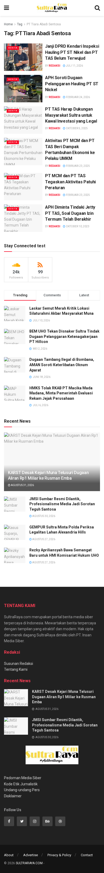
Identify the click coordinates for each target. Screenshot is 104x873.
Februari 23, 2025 (77, 165)
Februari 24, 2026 (77, 97)
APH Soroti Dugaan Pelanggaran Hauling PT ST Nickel (71, 83)
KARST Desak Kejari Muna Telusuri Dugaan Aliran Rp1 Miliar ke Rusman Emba (48, 475)
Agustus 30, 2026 (43, 516)
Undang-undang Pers (22, 790)
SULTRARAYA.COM (29, 863)
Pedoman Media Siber (22, 778)
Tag (19, 24)
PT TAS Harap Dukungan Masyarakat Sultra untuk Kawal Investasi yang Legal (71, 115)
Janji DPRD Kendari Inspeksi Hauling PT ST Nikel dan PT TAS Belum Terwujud (72, 52)
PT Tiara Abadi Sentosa (44, 24)
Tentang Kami (15, 669)
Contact (87, 855)
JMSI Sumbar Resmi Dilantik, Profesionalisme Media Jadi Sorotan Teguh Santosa (62, 504)
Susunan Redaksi (18, 663)
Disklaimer (13, 796)
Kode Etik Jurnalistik (21, 784)
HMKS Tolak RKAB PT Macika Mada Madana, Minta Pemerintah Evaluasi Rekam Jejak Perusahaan (61, 393)
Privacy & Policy (59, 855)
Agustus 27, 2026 (43, 539)
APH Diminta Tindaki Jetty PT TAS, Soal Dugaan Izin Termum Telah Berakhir (70, 213)
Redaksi (54, 65)
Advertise (30, 855)
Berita (12, 48)
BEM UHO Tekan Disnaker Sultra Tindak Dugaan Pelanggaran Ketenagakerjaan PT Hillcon (64, 336)
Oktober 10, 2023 (77, 226)
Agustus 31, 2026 (22, 485)
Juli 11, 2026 (74, 65)
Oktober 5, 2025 (76, 128)
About (9, 855)
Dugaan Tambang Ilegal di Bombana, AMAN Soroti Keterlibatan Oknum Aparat (61, 364)
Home (8, 24)
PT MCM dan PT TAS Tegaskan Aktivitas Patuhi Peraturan (70, 181)
